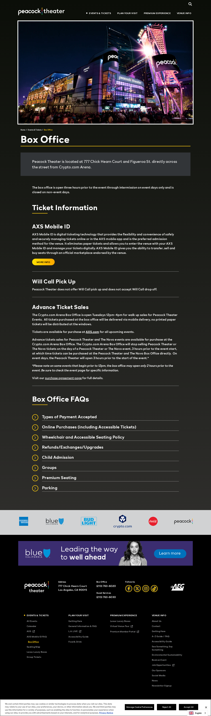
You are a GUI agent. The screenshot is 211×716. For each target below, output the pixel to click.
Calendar (31, 626)
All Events (32, 621)
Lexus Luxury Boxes (37, 652)
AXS (33, 631)
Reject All (166, 707)
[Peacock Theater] (41, 11)
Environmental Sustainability (167, 654)
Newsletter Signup (161, 685)
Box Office (33, 641)
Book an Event (159, 660)
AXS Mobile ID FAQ (37, 636)
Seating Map (33, 646)
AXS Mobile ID (51, 226)
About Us (156, 621)
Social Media (158, 675)
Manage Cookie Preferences (139, 707)
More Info (43, 262)
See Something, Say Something (162, 648)
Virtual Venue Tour (124, 626)
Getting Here (75, 621)
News (155, 680)
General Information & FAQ (82, 626)
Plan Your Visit (127, 13)
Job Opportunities (166, 665)
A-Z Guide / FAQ (160, 636)
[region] (105, 707)
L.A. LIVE (77, 631)
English (198, 713)
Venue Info (184, 13)
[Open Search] (190, 4)
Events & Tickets (100, 13)
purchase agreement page (63, 378)
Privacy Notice (106, 713)
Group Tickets (34, 657)
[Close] (206, 707)
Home (23, 130)
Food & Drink (75, 641)
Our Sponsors (159, 670)
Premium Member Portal (126, 631)
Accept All (188, 707)
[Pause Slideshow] (188, 545)
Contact (156, 626)
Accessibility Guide (78, 636)
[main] (105, 265)
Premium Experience (157, 13)
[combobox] (197, 713)
